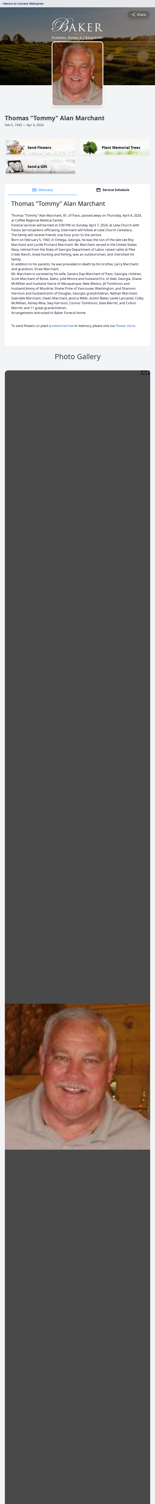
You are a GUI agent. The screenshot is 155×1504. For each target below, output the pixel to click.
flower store (125, 326)
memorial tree (63, 326)
